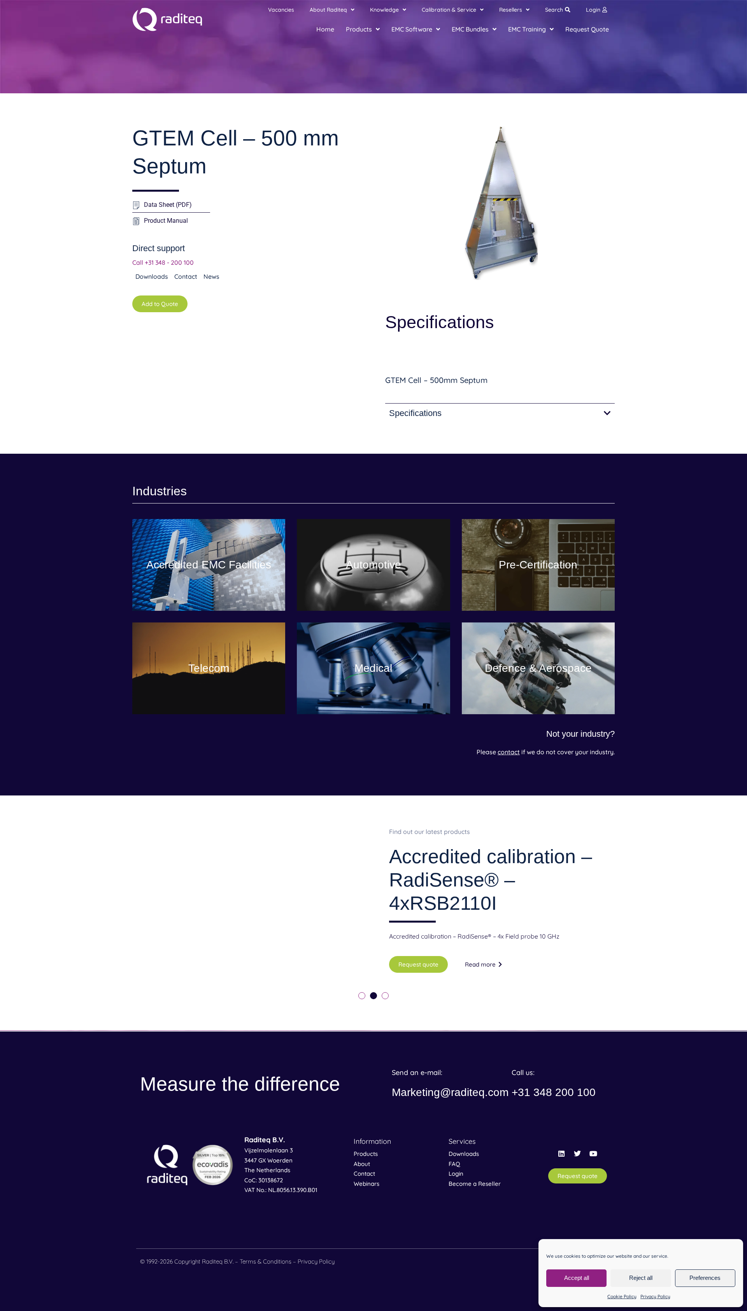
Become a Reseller (475, 1183)
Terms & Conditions (265, 1261)
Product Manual (166, 220)
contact (509, 752)
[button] (361, 995)
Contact (364, 1173)
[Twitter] (577, 1154)
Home (325, 29)
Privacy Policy (655, 1296)
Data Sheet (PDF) (168, 204)
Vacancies (281, 9)
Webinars (366, 1183)
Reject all (640, 1277)
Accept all (576, 1277)
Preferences (705, 1277)
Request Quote (587, 29)
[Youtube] (593, 1154)
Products (366, 1153)
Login (593, 9)
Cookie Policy (622, 1296)
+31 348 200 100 (554, 1092)
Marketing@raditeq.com (450, 1092)
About (362, 1164)
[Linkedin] (561, 1154)
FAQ (454, 1164)
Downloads (464, 1153)
